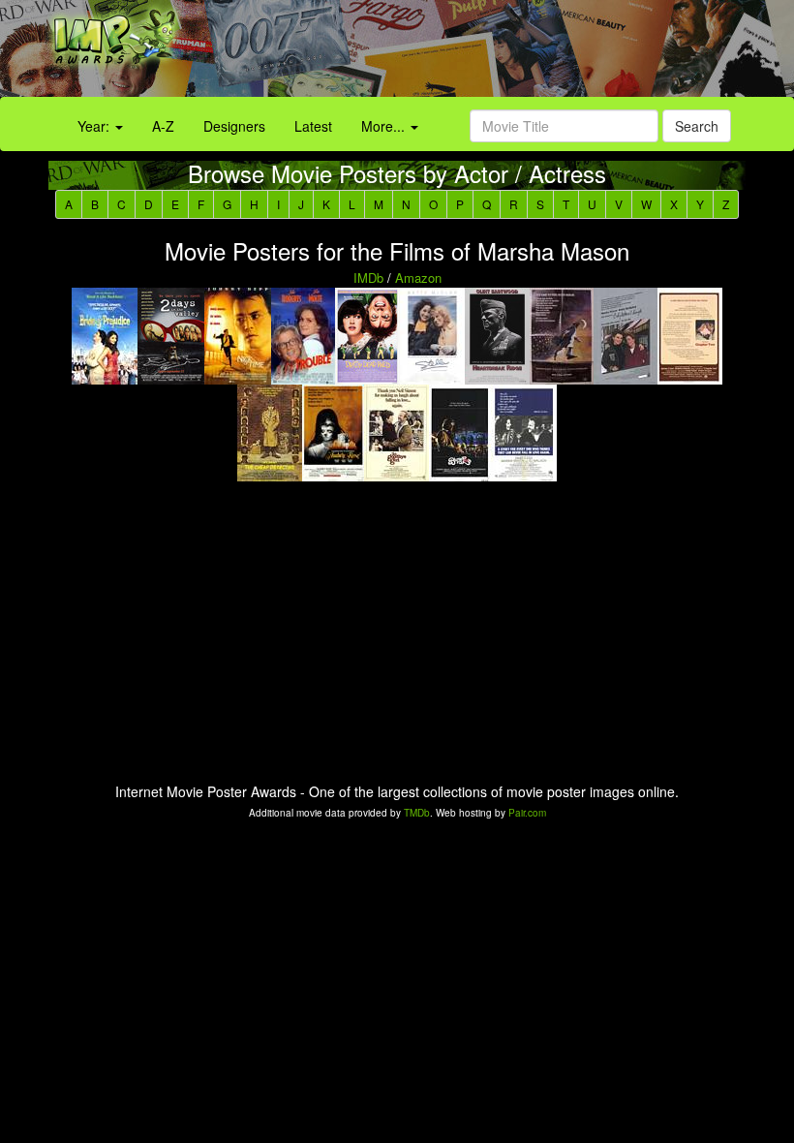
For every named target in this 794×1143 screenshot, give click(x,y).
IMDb (368, 277)
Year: (95, 126)
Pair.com (527, 812)
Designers (234, 126)
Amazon (418, 277)
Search (696, 126)
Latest (313, 126)
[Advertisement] (496, 53)
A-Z (163, 126)
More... (385, 126)
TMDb (417, 812)
